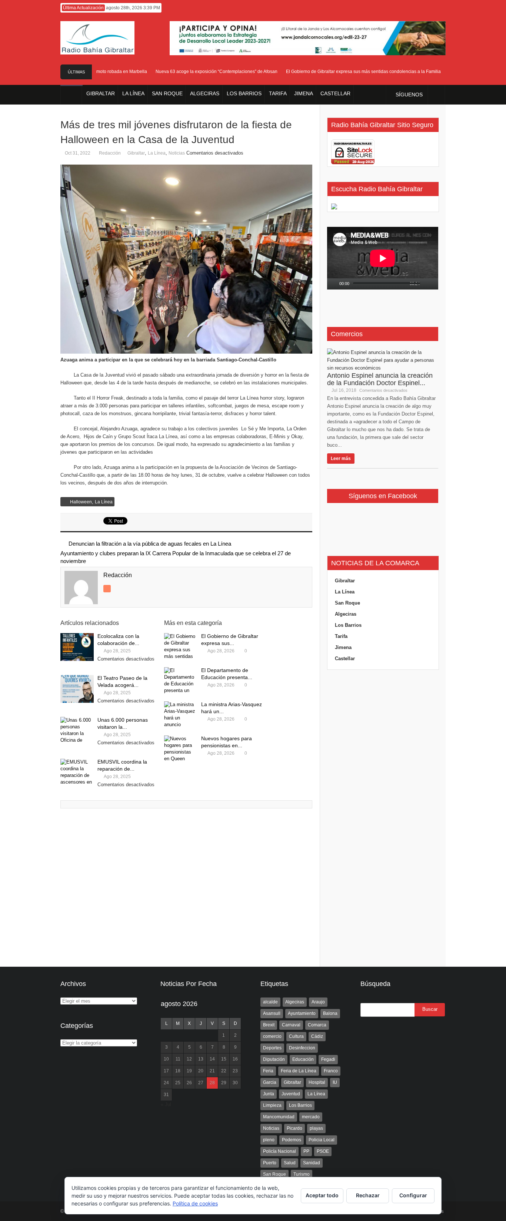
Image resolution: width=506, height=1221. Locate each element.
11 (178, 1059)
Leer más (341, 458)
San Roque (347, 603)
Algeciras (345, 614)
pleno (268, 1139)
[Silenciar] (426, 284)
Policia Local (321, 1139)
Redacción (110, 153)
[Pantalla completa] (436, 284)
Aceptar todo (322, 1195)
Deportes (272, 1047)
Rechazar (368, 1195)
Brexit (268, 1025)
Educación (303, 1059)
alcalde (270, 1002)
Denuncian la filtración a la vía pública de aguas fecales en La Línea (150, 543)
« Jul (166, 1104)
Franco (331, 1070)
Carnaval (291, 1025)
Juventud (291, 1093)
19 (189, 1070)
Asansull (271, 1013)
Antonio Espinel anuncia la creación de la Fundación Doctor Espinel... (380, 379)
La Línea (157, 153)
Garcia (269, 1082)
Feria (268, 1070)
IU (335, 1082)
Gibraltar (136, 153)
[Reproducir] (333, 284)
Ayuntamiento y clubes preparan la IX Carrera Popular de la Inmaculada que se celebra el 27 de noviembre (175, 557)
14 (212, 1059)
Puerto (269, 1162)
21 (212, 1070)
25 (177, 1082)
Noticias (177, 153)
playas (316, 1128)
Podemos (291, 1139)
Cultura (296, 1036)
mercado (311, 1116)
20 (200, 1070)
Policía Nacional (279, 1151)
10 (166, 1059)
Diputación (274, 1059)
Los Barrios (348, 625)
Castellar (345, 658)
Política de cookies (195, 1203)
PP (306, 1151)
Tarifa (341, 636)
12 (189, 1059)
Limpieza (272, 1105)
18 (177, 1070)
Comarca (317, 1025)
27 (200, 1082)
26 (189, 1082)
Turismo (301, 1174)
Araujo (318, 1002)
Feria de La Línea (298, 1070)
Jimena (343, 647)
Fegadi (328, 1059)
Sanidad (311, 1162)
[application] (382, 258)
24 (166, 1082)
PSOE (323, 1151)
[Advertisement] (382, 818)
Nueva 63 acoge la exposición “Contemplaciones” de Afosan (205, 71)
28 (212, 1082)
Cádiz (317, 1036)
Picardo (294, 1128)
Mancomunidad (278, 1116)
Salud (290, 1162)
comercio (272, 1036)
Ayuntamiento (302, 1013)
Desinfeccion (302, 1047)
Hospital (317, 1082)
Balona (330, 1013)
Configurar (413, 1195)
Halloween (81, 501)
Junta (268, 1093)
